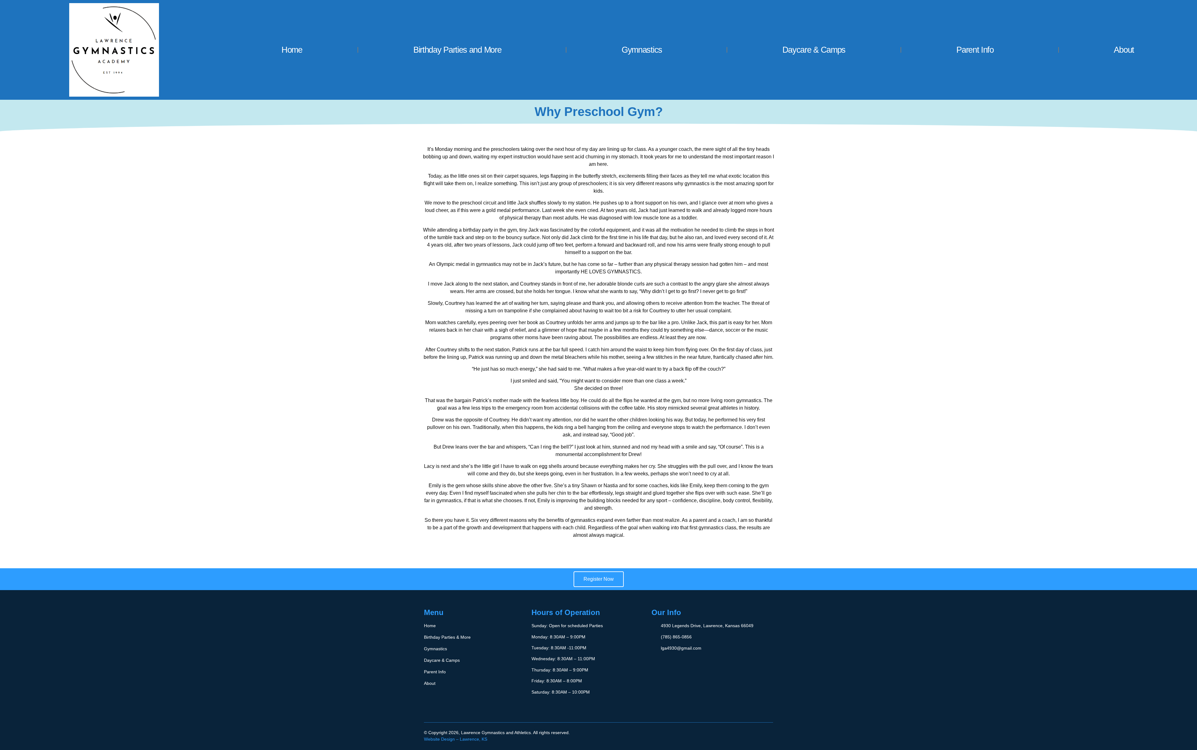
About (1124, 50)
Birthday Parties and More (457, 50)
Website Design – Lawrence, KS (455, 739)
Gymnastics (642, 50)
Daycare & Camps (814, 50)
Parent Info (975, 50)
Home (291, 50)
